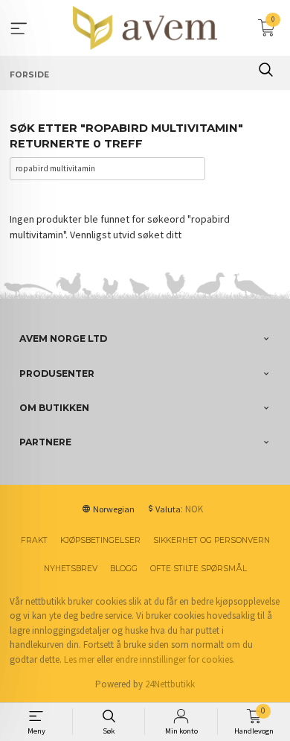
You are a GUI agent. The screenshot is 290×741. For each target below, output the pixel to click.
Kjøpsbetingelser (100, 540)
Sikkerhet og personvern (211, 540)
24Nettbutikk (170, 684)
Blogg (124, 568)
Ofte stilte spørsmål (198, 568)
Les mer (79, 659)
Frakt (34, 540)
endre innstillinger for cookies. (175, 659)
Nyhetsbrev (70, 568)
